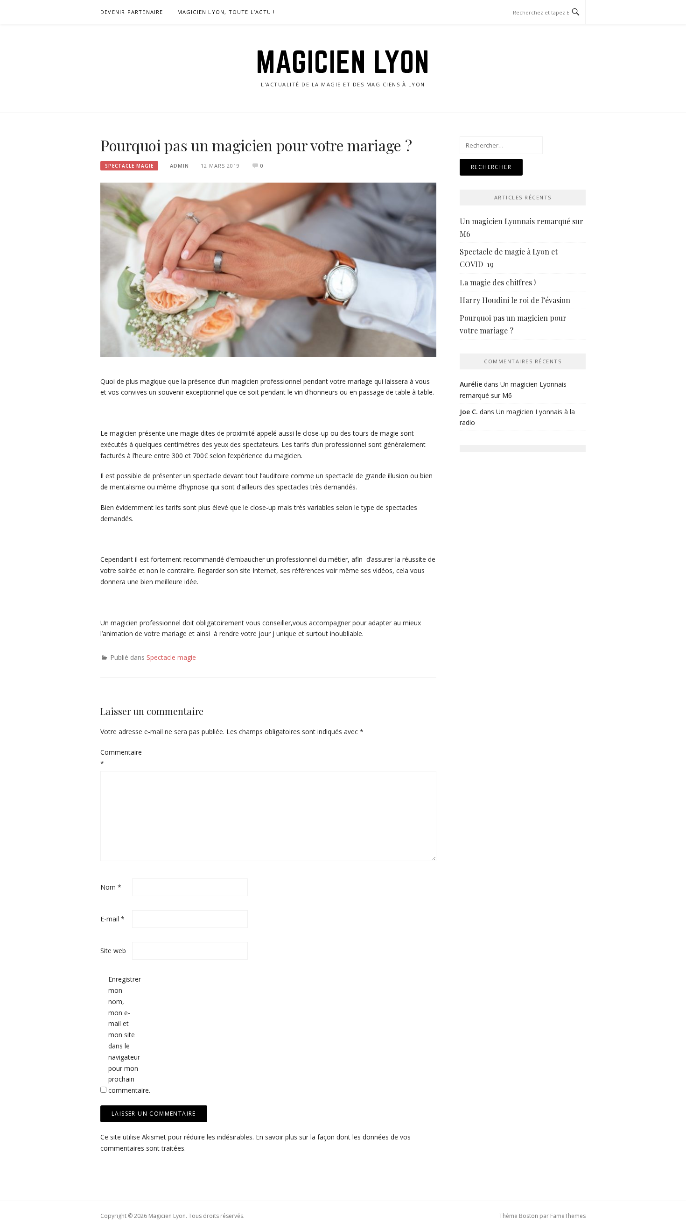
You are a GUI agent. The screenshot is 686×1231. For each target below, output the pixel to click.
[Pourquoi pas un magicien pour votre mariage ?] (268, 269)
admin (179, 165)
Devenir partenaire (131, 11)
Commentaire (115, 758)
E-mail (112, 918)
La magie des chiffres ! (498, 282)
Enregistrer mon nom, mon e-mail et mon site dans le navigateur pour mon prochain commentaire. (123, 1035)
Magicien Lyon (343, 61)
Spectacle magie (129, 166)
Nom (110, 887)
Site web (113, 950)
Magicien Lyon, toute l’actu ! (226, 11)
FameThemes (568, 1216)
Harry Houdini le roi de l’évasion (515, 300)
